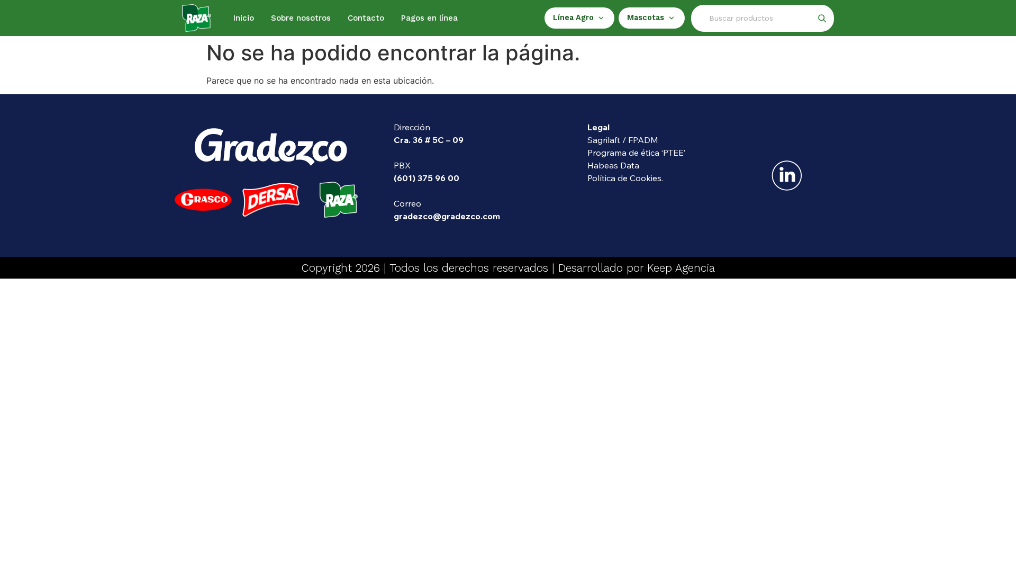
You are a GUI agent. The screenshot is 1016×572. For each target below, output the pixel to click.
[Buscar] (822, 18)
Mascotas (645, 17)
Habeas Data (613, 165)
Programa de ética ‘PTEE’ (636, 152)
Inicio (243, 18)
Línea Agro (573, 17)
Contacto (366, 18)
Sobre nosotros (301, 18)
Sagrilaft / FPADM (622, 140)
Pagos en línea (429, 18)
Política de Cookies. (625, 178)
